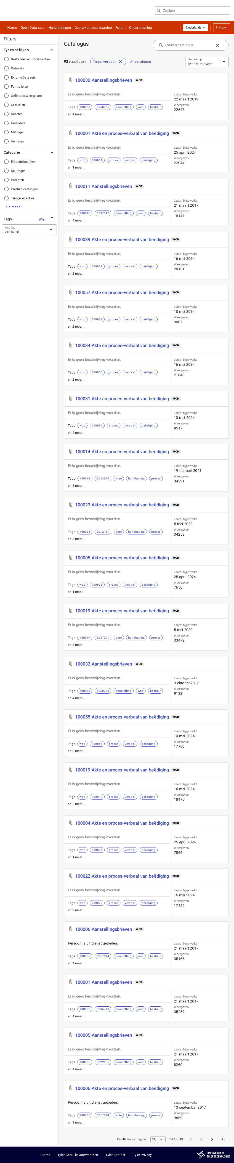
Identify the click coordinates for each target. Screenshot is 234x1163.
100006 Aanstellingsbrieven (103, 929)
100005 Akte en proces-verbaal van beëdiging (122, 557)
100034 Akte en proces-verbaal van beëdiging (122, 345)
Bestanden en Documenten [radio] (30, 59)
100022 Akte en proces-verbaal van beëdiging (122, 876)
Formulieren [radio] (19, 86)
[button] (195, 27)
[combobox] (192, 10)
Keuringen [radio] (18, 171)
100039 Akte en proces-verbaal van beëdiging (122, 239)
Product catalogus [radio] (24, 189)
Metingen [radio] (17, 132)
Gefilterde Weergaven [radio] (26, 95)
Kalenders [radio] (18, 123)
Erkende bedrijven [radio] (23, 161)
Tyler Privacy (142, 1155)
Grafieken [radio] (18, 105)
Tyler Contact (115, 1155)
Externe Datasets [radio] (23, 77)
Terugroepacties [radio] (22, 198)
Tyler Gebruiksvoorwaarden (78, 1155)
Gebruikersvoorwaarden (93, 28)
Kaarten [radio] (17, 114)
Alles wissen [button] (140, 61)
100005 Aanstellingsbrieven (103, 1035)
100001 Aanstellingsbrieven (103, 982)
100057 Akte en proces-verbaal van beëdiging (122, 292)
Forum (120, 28)
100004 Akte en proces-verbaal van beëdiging (122, 823)
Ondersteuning (140, 28)
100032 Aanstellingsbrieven (103, 664)
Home (12, 28)
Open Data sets (33, 28)
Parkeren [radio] (17, 180)
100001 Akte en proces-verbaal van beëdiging (122, 133)
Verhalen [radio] (17, 141)
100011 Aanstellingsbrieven (103, 186)
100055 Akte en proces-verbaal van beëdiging (122, 717)
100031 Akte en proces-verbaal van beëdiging (122, 398)
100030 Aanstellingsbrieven (103, 80)
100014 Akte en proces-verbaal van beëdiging (122, 451)
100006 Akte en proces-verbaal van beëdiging (122, 1088)
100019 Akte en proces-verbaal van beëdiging (122, 610)
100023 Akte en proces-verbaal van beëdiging (122, 505)
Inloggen (221, 27)
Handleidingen (59, 28)
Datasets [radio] (17, 68)
